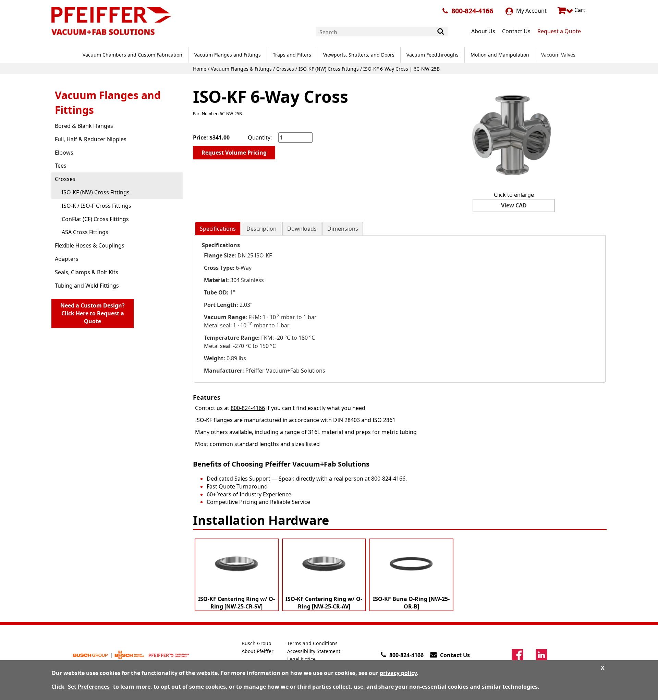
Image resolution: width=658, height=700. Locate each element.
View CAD (514, 205)
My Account (531, 10)
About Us (483, 31)
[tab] (218, 229)
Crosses (285, 68)
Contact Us (516, 31)
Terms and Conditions (312, 643)
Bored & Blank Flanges (84, 126)
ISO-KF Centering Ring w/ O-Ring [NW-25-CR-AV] (323, 603)
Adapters (66, 259)
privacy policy (398, 673)
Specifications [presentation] (218, 228)
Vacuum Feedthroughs (432, 54)
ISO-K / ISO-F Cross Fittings (96, 205)
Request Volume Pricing (234, 152)
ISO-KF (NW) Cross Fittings (328, 68)
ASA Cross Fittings (85, 232)
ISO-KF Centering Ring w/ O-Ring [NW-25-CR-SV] (236, 603)
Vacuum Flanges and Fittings (227, 54)
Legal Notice (301, 659)
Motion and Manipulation (500, 54)
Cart (579, 10)
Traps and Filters (292, 54)
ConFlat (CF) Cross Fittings (95, 219)
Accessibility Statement (313, 651)
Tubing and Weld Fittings (87, 285)
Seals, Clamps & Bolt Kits (86, 272)
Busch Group (256, 643)
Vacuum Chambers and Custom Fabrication (132, 54)
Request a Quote (559, 31)
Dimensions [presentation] (342, 228)
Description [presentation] (261, 228)
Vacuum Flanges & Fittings (241, 68)
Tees (60, 165)
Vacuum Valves (558, 54)
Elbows (64, 152)
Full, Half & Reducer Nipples (90, 139)
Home (199, 68)
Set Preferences (89, 686)
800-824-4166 (472, 10)
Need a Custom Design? (92, 313)
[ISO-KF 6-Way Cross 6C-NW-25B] (513, 134)
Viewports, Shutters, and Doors (358, 54)
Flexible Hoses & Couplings (89, 245)
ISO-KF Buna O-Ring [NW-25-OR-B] (411, 603)
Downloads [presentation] (302, 228)
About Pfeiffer (257, 651)
